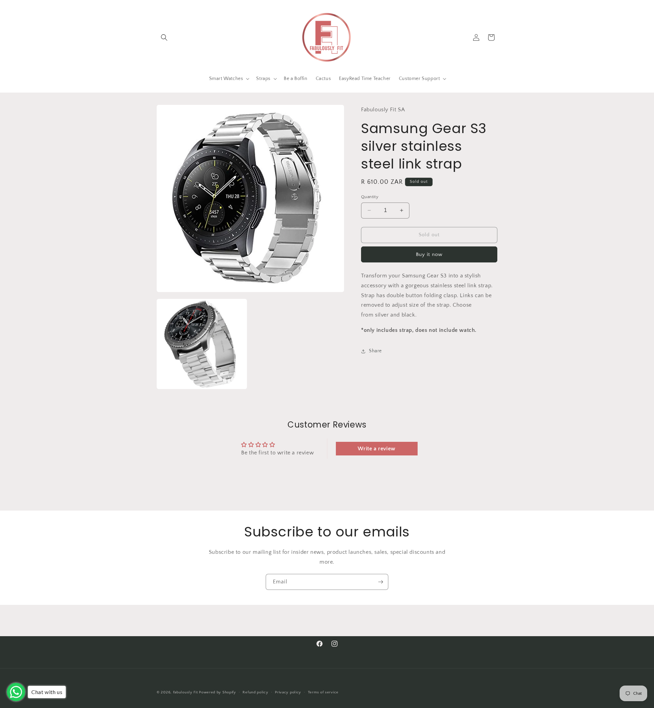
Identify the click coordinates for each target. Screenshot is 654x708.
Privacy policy (288, 692)
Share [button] (375, 351)
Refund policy (255, 692)
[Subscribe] (380, 582)
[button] (164, 37)
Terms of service (323, 692)
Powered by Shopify (217, 692)
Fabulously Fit (186, 692)
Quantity (369, 196)
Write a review (376, 449)
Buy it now (429, 254)
